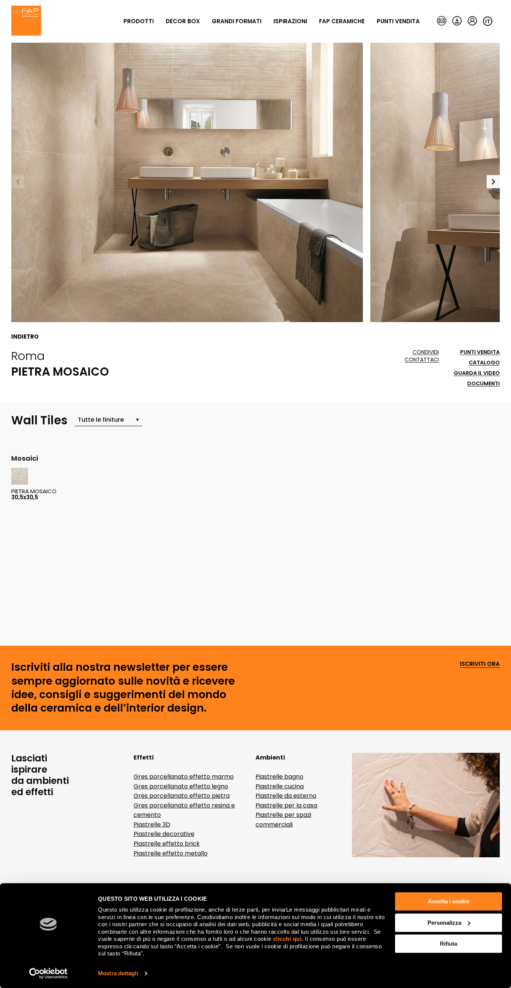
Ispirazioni (290, 21)
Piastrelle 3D (152, 824)
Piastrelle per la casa (286, 805)
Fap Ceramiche (342, 21)
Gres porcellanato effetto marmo (184, 776)
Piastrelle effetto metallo (171, 853)
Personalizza (444, 922)
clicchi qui (287, 939)
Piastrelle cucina (280, 786)
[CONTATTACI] (441, 21)
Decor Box (183, 21)
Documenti (483, 384)
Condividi (426, 352)
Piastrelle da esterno (286, 795)
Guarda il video (477, 373)
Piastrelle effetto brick (167, 843)
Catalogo (484, 363)
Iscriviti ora (480, 664)
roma (28, 356)
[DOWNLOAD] (457, 21)
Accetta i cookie (448, 901)
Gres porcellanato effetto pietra (182, 795)
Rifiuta (448, 943)
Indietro (25, 336)
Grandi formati (236, 21)
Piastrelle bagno (279, 776)
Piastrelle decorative (164, 834)
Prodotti (138, 21)
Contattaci (422, 360)
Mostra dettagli (118, 973)
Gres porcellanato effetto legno (181, 786)
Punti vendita (398, 21)
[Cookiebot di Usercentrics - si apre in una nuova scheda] (48, 973)
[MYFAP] (472, 21)
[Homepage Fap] (26, 21)
